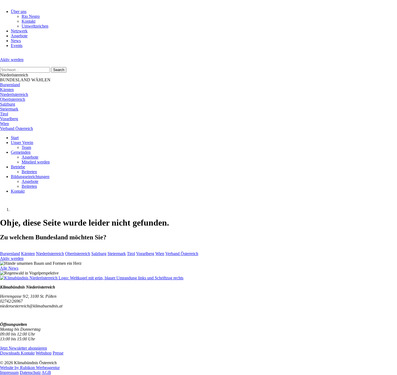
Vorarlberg (9, 118)
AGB (46, 372)
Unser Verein (22, 142)
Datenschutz (30, 372)
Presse (58, 353)
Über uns (18, 11)
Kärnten (7, 89)
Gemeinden (21, 152)
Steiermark (9, 109)
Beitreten (29, 171)
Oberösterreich (12, 99)
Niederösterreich (14, 94)
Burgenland (10, 84)
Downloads (10, 353)
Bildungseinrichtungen (30, 176)
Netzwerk (19, 31)
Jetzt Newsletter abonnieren (23, 348)
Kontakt (28, 21)
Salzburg (7, 104)
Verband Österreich (16, 128)
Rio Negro (31, 16)
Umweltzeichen (35, 26)
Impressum (9, 372)
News (16, 40)
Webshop (44, 353)
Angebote (19, 36)
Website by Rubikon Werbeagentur (30, 367)
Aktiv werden (11, 59)
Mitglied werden (36, 162)
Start (15, 137)
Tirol (4, 114)
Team (26, 147)
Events (16, 45)
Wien (4, 123)
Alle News (9, 268)
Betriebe (18, 167)
